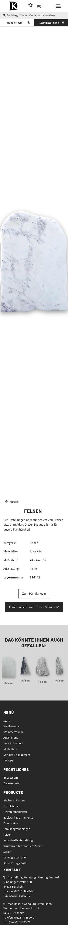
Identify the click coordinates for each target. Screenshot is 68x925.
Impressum (10, 777)
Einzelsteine (11, 806)
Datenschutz (11, 783)
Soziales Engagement (16, 755)
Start (6, 720)
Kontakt (8, 760)
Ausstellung (10, 737)
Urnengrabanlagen (15, 857)
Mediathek (10, 749)
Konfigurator (11, 726)
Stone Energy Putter (16, 863)
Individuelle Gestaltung (18, 840)
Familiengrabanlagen (16, 829)
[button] (58, 6)
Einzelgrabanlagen (15, 812)
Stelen (7, 852)
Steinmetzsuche (13, 732)
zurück (14, 502)
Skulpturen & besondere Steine (23, 846)
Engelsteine (10, 823)
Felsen (8, 683)
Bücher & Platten (14, 800)
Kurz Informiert (13, 743)
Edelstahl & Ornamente (18, 817)
